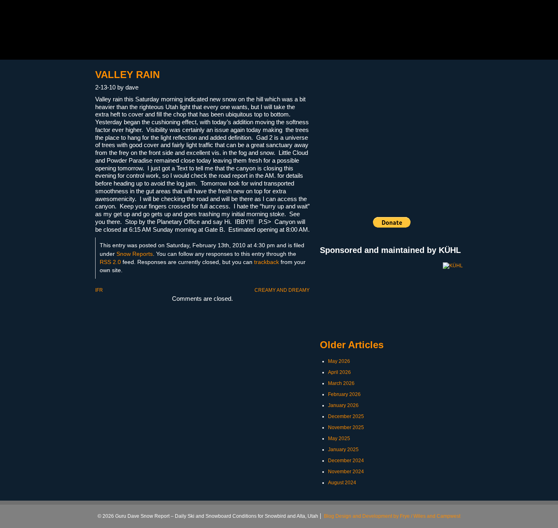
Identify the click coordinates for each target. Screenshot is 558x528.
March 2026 (341, 383)
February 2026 (344, 394)
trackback (266, 262)
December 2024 (346, 460)
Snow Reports (134, 254)
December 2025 (346, 416)
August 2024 (342, 482)
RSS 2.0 (110, 262)
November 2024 (346, 471)
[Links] (331, 128)
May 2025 (339, 438)
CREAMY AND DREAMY (282, 290)
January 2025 (343, 449)
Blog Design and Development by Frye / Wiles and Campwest (392, 516)
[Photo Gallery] (391, 128)
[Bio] (361, 128)
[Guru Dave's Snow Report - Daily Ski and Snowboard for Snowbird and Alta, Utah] (159, 32)
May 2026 (339, 361)
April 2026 (339, 372)
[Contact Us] (452, 128)
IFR (99, 290)
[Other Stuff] (422, 128)
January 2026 (343, 405)
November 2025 (346, 427)
